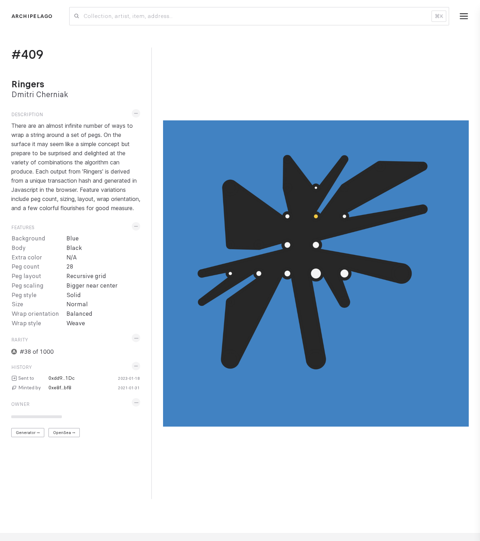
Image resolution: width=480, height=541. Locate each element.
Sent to (26, 378)
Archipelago (31, 16)
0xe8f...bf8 (59, 387)
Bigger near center (92, 285)
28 (69, 266)
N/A (71, 257)
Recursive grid (86, 276)
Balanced (79, 313)
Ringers (27, 84)
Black (74, 248)
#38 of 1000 (37, 351)
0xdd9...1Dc (61, 378)
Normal (77, 304)
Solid (73, 295)
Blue (72, 238)
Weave (75, 323)
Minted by (29, 387)
